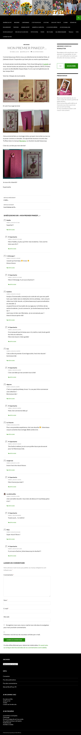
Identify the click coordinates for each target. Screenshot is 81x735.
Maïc (8, 530)
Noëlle (9, 220)
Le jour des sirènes (52, 27)
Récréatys (22, 141)
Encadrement (7, 27)
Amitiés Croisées (8, 724)
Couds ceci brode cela (9, 704)
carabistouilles (11, 494)
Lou (8, 349)
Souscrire (71, 66)
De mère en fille (8, 699)
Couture (46, 22)
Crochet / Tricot (56, 22)
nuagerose (10, 460)
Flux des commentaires (10, 683)
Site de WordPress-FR (9, 687)
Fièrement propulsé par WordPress (12, 732)
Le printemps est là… (10, 206)
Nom (6, 600)
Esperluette (25, 51)
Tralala (71, 32)
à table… (10, 199)
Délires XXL (73, 22)
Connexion (6, 676)
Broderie (16, 22)
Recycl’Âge (50, 32)
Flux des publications (9, 680)
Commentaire (9, 575)
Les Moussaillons (65, 27)
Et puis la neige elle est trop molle (13, 719)
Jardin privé (6, 701)
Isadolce (9, 291)
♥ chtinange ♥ (11, 256)
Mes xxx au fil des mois (21, 32)
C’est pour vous (36, 22)
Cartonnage (25, 22)
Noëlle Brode (7, 723)
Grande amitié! (25, 27)
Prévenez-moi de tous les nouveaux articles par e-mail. (22, 634)
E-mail (6, 608)
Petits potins (34, 32)
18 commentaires (37, 51)
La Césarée (10, 422)
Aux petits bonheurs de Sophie (12, 721)
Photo (42, 32)
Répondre (11, 229)
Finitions (16, 27)
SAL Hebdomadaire (61, 32)
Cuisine (65, 22)
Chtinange (6, 717)
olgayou (9, 384)
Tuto (77, 32)
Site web (6, 617)
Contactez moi (7, 36)
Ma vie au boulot (8, 32)
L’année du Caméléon (38, 27)
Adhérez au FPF (7, 22)
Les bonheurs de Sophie (10, 715)
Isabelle (45, 64)
